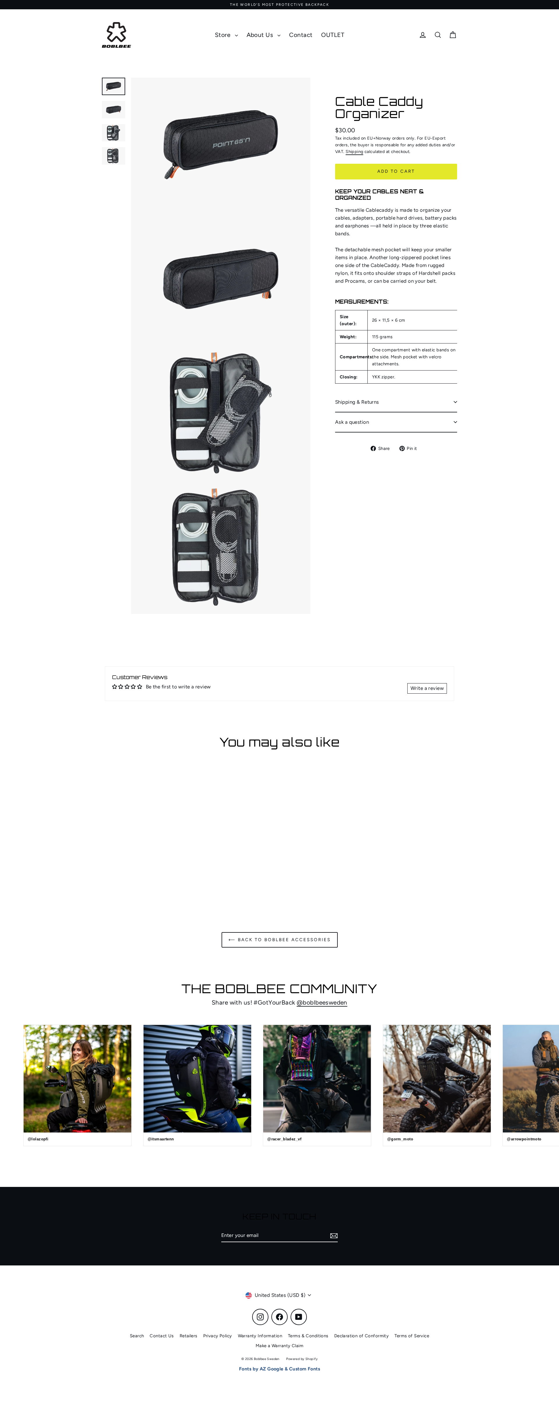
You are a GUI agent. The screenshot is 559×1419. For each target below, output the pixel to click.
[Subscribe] (333, 1235)
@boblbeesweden (322, 1002)
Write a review (427, 688)
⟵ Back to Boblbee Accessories (280, 939)
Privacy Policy (217, 1335)
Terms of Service (412, 1335)
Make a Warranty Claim (279, 1345)
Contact (300, 34)
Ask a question (352, 422)
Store (223, 34)
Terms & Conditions (308, 1335)
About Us (261, 34)
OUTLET (332, 34)
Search (137, 1335)
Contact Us (162, 1335)
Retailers (188, 1335)
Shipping (354, 151)
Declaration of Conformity (361, 1335)
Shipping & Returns (357, 402)
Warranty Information (260, 1335)
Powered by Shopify (302, 1359)
